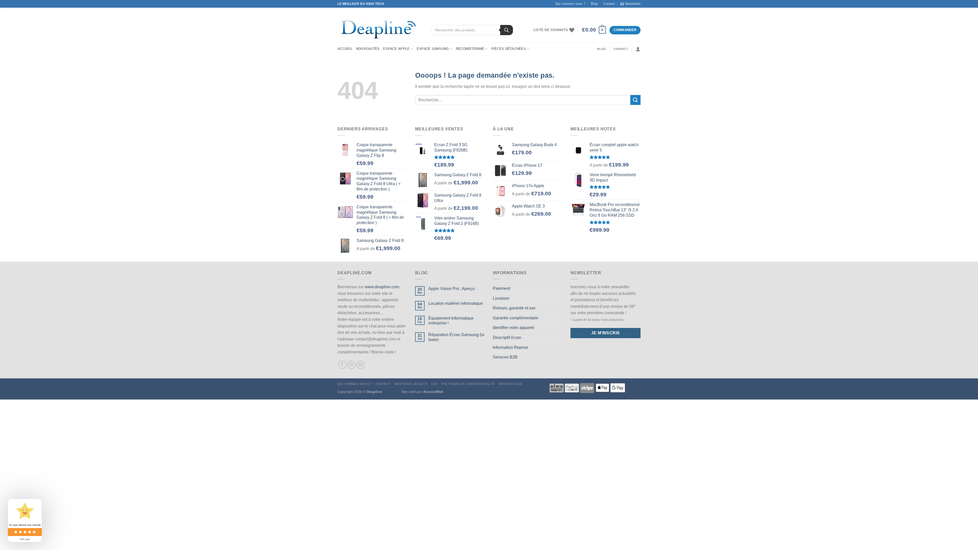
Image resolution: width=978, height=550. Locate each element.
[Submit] (635, 100)
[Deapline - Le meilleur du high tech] (380, 30)
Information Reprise (510, 347)
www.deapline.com (382, 287)
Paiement (501, 288)
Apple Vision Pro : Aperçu (451, 288)
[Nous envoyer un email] (360, 365)
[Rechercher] (506, 30)
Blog (594, 4)
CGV (434, 384)
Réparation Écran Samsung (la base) (456, 337)
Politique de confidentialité (468, 384)
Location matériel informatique (455, 303)
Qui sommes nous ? (570, 4)
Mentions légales (411, 384)
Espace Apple (396, 49)
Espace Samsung (433, 49)
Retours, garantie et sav (514, 308)
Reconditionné (470, 49)
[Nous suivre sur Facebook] (342, 365)
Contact (609, 4)
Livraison (501, 298)
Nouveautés (368, 49)
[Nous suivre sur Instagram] (351, 365)
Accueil (344, 49)
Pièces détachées (508, 49)
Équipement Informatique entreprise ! (451, 320)
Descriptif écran (507, 337)
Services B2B (505, 357)
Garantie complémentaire (515, 318)
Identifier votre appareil (513, 327)
